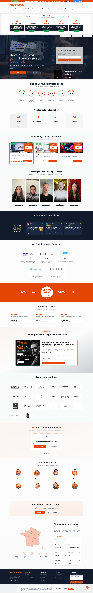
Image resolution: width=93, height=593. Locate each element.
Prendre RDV (39, 511)
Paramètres (59, 588)
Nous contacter (59, 573)
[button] (82, 228)
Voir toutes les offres (53, 446)
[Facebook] (10, 580)
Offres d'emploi (67, 8)
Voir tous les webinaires (70, 362)
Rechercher (70, 60)
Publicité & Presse (43, 579)
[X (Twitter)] (17, 580)
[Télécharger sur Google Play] (74, 77)
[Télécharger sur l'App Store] (74, 74)
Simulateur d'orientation (25, 8)
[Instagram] (15, 580)
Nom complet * (44, 353)
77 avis (19, 229)
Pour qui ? (38, 8)
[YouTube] (13, 580)
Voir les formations (34, 72)
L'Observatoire (59, 8)
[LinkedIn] (11, 580)
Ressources (53, 8)
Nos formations (16, 8)
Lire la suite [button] (41, 233)
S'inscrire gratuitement (52, 362)
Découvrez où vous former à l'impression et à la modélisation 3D (65, 535)
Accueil (16, 12)
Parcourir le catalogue (52, 511)
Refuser (65, 588)
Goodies (41, 581)
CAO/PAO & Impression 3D (29, 576)
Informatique (27, 575)
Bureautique (27, 573)
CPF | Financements (45, 8)
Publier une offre (40, 446)
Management (27, 578)
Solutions (33, 8)
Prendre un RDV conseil (17, 72)
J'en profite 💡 (67, 1)
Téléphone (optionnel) (46, 358)
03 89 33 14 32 (58, 575)
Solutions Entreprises (44, 573)
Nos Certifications (43, 576)
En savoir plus (26, 160)
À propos (41, 578)
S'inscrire (76, 581)
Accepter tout (71, 588)
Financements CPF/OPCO (44, 575)
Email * (60, 353)
